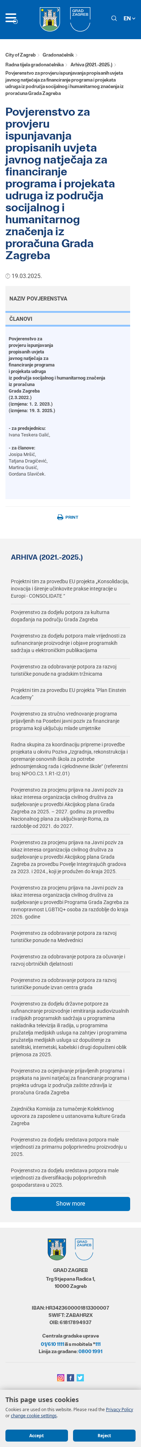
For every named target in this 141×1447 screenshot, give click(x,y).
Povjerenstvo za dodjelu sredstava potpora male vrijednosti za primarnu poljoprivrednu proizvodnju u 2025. (69, 1147)
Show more (70, 1203)
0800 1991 (90, 1351)
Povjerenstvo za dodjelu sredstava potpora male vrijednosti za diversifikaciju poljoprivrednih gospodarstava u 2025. (65, 1178)
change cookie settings (34, 1416)
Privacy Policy (119, 1409)
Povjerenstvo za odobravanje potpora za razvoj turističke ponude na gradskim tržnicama (63, 670)
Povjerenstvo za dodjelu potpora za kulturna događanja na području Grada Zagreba (60, 615)
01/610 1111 (52, 1344)
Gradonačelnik (58, 55)
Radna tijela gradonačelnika (34, 64)
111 (98, 1344)
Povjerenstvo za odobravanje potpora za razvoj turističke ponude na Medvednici (63, 936)
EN (128, 18)
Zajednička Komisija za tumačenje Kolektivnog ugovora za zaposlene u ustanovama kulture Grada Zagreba (68, 1116)
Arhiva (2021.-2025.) (91, 64)
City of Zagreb (20, 55)
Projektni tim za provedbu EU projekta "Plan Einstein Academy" (68, 693)
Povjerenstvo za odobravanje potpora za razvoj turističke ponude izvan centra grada (63, 983)
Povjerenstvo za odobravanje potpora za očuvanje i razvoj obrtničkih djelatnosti (68, 960)
